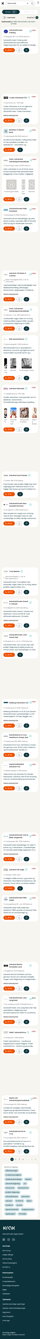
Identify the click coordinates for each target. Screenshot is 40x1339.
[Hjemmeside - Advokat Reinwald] (19, 429)
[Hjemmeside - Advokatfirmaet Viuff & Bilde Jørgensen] (19, 859)
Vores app (6, 1320)
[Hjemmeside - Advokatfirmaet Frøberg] (19, 50)
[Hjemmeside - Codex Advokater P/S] (19, 120)
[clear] (27, 3)
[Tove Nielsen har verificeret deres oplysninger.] (21, 571)
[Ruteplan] (26, 50)
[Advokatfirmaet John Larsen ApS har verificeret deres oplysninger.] (30, 636)
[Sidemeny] (38, 2)
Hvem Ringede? (8, 1316)
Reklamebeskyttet (10, 115)
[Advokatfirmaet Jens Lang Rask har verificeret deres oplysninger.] (30, 999)
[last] (35, 1159)
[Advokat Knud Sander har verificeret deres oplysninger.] (29, 475)
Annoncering (7, 1259)
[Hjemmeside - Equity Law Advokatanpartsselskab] (19, 1122)
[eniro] (3, 3)
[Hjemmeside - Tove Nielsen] (19, 592)
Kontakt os (6, 1267)
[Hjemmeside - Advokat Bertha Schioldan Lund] (19, 988)
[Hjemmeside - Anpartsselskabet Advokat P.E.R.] (19, 788)
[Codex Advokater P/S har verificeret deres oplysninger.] (29, 97)
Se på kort (31, 18)
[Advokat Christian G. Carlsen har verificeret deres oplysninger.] (30, 274)
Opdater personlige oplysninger (13, 1304)
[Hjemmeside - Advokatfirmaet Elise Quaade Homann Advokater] (19, 523)
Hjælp (4, 1290)
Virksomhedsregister (9, 1263)
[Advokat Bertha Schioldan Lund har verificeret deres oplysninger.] (30, 965)
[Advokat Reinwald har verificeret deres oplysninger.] (26, 388)
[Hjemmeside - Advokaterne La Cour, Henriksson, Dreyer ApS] (19, 755)
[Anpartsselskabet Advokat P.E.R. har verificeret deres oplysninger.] (30, 765)
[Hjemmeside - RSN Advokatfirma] (19, 378)
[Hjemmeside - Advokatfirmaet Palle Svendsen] (19, 228)
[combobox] (16, 3)
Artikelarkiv (6, 1294)
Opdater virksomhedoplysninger (13, 1308)
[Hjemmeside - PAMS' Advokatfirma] (19, 1051)
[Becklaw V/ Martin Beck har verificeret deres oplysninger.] (30, 131)
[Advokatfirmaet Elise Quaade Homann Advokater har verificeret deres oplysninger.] (30, 504)
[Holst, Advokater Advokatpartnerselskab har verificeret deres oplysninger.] (31, 160)
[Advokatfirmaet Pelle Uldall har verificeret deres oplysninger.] (30, 899)
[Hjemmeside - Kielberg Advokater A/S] (19, 725)
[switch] (4, 17)
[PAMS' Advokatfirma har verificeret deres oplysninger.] (28, 1032)
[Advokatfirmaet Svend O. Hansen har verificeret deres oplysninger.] (30, 602)
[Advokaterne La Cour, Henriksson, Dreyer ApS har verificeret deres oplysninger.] (30, 736)
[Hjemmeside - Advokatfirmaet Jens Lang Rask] (19, 1022)
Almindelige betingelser (10, 1286)
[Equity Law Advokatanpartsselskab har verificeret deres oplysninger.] (31, 1099)
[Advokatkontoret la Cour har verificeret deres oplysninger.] (30, 1132)
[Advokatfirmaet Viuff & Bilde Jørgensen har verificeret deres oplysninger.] (30, 836)
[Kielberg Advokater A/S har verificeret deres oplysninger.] (30, 702)
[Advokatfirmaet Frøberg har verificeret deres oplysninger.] (30, 31)
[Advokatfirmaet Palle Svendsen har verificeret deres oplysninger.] (30, 209)
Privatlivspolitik (7, 1277)
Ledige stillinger (7, 1255)
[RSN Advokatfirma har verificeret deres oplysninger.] (26, 339)
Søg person (6, 1312)
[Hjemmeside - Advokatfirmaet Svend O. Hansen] (19, 625)
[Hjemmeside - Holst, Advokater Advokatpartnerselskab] (19, 199)
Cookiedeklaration (8, 1281)
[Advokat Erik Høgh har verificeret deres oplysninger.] (26, 869)
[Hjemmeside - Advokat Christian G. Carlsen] (19, 299)
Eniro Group (6, 1251)
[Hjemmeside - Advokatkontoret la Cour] (19, 1151)
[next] (31, 1159)
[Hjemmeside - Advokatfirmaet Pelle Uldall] (19, 918)
